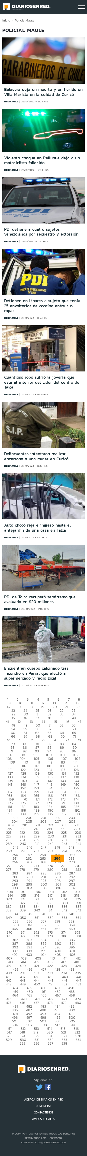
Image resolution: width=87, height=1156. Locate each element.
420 (23, 965)
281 (64, 869)
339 (23, 910)
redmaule (11, 101)
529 (9, 1039)
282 (78, 869)
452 (64, 984)
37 (37, 717)
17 (19, 706)
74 (31, 740)
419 (8, 965)
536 (36, 1043)
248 (57, 847)
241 (37, 843)
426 (29, 969)
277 (8, 869)
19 (42, 706)
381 (78, 936)
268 (43, 862)
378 (36, 936)
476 (22, 1002)
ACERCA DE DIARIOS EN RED (43, 1099)
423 (64, 965)
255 (78, 851)
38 (49, 717)
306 (58, 888)
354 (78, 917)
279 (36, 869)
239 (9, 843)
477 (36, 1002)
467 (58, 995)
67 (25, 736)
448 (9, 984)
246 (29, 847)
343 (78, 910)
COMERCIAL (44, 1106)
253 (50, 851)
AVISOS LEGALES (43, 1119)
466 (44, 995)
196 (50, 814)
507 (29, 1024)
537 (50, 1043)
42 (19, 721)
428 (57, 969)
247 (43, 847)
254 (64, 851)
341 (50, 910)
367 (43, 928)
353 (64, 917)
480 (78, 1002)
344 (15, 913)
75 (43, 740)
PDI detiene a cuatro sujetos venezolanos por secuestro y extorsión (41, 231)
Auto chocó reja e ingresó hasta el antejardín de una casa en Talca (37, 527)
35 (13, 717)
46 (67, 721)
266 (15, 862)
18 (31, 706)
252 (36, 851)
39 (62, 717)
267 (29, 862)
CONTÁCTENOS (43, 1112)
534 (78, 1039)
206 (43, 821)
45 (55, 721)
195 (36, 814)
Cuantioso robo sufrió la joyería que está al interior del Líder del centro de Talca (41, 382)
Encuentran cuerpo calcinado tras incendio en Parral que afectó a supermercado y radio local (36, 673)
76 (55, 740)
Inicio (6, 20)
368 (58, 928)
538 (64, 1043)
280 (50, 869)
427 (43, 969)
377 (22, 936)
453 (78, 984)
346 (43, 913)
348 (71, 913)
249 (71, 847)
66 (13, 736)
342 (64, 910)
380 (64, 936)
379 (50, 936)
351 (37, 917)
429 (71, 969)
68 (38, 736)
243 (64, 843)
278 (22, 869)
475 (8, 1002)
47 (79, 721)
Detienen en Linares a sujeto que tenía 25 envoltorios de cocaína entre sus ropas (42, 306)
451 (50, 984)
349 (9, 917)
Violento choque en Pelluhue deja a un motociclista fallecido (42, 160)
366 (29, 928)
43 (31, 721)
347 (57, 913)
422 (50, 965)
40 (74, 717)
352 (50, 917)
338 (9, 910)
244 (78, 843)
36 (25, 717)
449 (23, 984)
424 (78, 965)
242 (50, 843)
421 (36, 965)
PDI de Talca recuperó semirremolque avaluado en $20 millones (40, 599)
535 (22, 1043)
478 (50, 1002)
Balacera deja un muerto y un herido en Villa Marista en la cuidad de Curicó (43, 92)
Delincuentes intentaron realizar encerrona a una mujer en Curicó (36, 456)
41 (7, 721)
